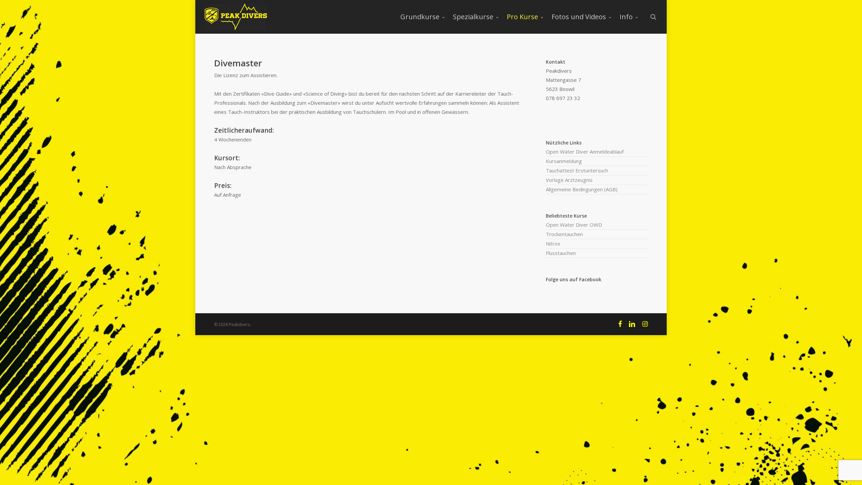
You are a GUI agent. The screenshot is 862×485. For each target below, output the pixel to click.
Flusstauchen (561, 253)
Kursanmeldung (564, 161)
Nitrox (553, 243)
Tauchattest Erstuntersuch (577, 170)
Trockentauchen (564, 234)
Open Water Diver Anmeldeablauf (585, 151)
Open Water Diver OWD (574, 224)
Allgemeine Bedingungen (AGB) (582, 189)
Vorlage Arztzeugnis (569, 179)
